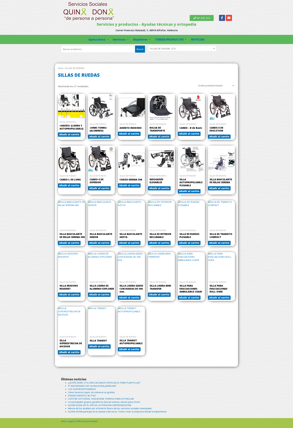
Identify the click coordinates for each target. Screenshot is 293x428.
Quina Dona (97, 39)
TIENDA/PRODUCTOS (169, 39)
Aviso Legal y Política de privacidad (79, 421)
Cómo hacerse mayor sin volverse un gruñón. (91, 392)
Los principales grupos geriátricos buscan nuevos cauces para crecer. (104, 401)
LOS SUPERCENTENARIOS (82, 389)
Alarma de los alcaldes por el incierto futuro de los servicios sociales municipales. (110, 408)
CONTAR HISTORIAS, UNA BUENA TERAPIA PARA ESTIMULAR (101, 398)
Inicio (60, 68)
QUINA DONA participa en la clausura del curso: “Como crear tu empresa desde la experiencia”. (117, 411)
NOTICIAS (197, 39)
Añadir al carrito (69, 134)
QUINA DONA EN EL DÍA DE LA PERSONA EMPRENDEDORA (99, 405)
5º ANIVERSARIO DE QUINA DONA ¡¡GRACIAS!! (92, 385)
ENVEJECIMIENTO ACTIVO (82, 395)
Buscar (140, 49)
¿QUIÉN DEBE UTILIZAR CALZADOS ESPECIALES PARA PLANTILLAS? (104, 382)
